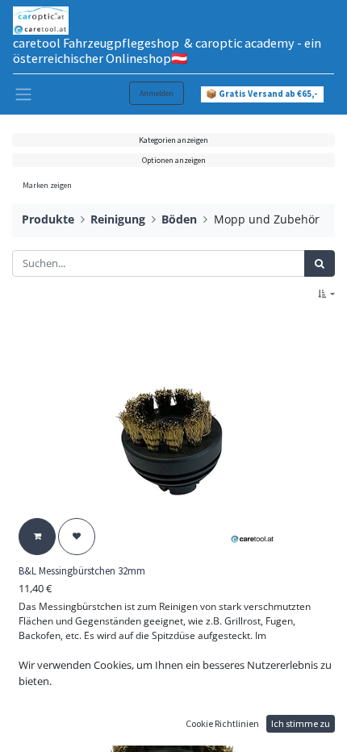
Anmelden (157, 93)
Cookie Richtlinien (222, 723)
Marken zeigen (47, 185)
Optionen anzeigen (174, 160)
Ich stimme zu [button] (300, 723)
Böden (179, 219)
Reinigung (117, 219)
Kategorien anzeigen (173, 140)
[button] (326, 294)
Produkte (48, 219)
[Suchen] (319, 264)
